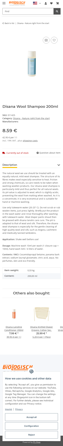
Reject (31, 434)
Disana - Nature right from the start (31, 118)
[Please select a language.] (37, 3)
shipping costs (30, 140)
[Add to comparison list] (46, 40)
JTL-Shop (36, 442)
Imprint (8, 409)
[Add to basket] (4, 32)
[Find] (57, 11)
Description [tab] (9, 164)
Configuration (31, 426)
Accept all (31, 417)
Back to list (9, 23)
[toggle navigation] (4, 2)
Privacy (19, 409)
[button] (45, 3)
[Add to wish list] (54, 40)
